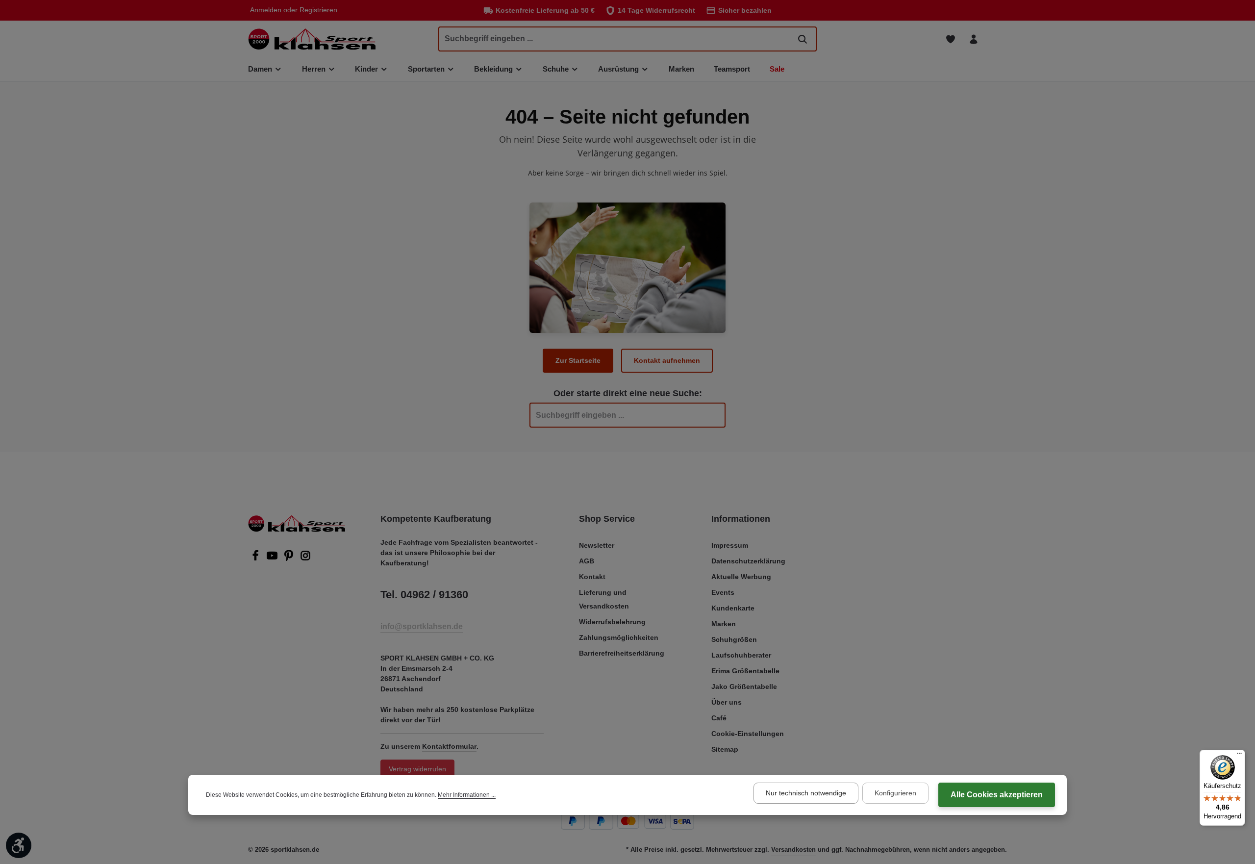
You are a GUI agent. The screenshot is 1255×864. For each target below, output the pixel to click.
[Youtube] (273, 558)
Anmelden (265, 10)
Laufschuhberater (741, 655)
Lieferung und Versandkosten (604, 599)
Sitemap (724, 749)
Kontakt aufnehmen (667, 360)
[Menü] (1239, 756)
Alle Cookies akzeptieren (997, 794)
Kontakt (592, 577)
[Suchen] (802, 38)
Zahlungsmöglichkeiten (618, 637)
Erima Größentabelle (745, 671)
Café (719, 718)
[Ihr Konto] (973, 39)
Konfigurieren (895, 793)
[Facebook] (256, 558)
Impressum (729, 545)
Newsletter (596, 545)
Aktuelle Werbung (741, 577)
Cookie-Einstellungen (747, 733)
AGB (586, 561)
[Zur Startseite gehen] (312, 39)
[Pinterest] (289, 558)
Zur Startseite (578, 360)
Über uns (726, 702)
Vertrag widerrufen (417, 769)
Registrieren (318, 10)
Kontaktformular (449, 746)
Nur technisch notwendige (806, 793)
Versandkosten (793, 849)
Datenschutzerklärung (748, 561)
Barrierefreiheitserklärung (621, 653)
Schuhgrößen (734, 639)
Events (722, 592)
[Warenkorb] (996, 39)
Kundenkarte (732, 608)
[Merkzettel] (950, 39)
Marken (723, 624)
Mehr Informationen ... (467, 794)
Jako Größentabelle (744, 686)
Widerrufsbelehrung (612, 622)
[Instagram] (305, 558)
